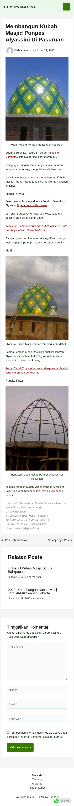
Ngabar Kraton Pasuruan (32, 205)
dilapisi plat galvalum (45, 491)
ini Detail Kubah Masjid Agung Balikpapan (30, 570)
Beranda (37, 775)
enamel (10, 495)
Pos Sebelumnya (14, 540)
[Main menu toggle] (66, 7)
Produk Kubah (37, 787)
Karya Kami (35, 576)
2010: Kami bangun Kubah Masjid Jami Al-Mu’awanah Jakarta (33, 591)
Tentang (37, 779)
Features (37, 783)
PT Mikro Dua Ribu (19, 7)
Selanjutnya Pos (60, 540)
